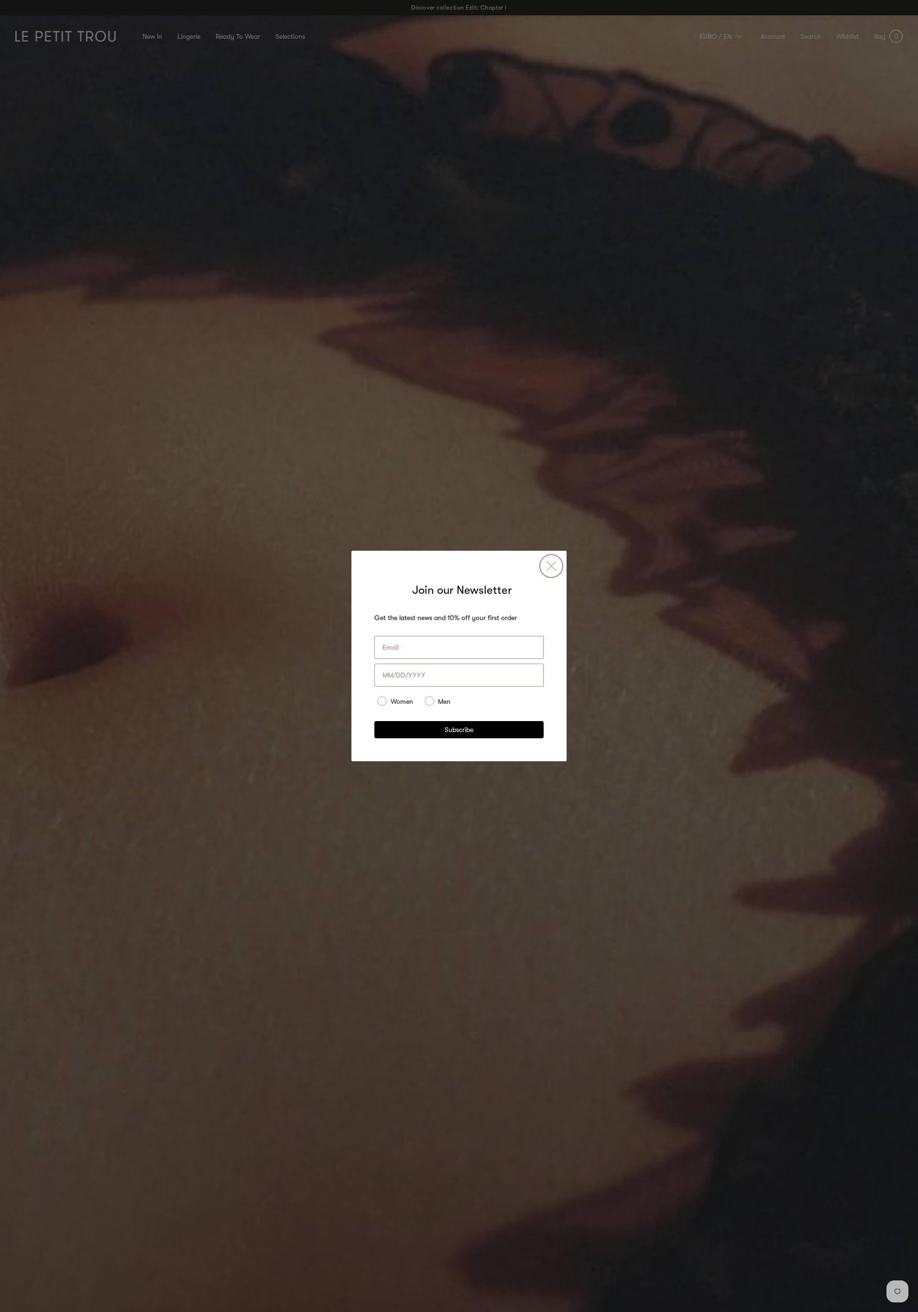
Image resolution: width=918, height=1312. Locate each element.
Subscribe (459, 730)
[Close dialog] (551, 566)
